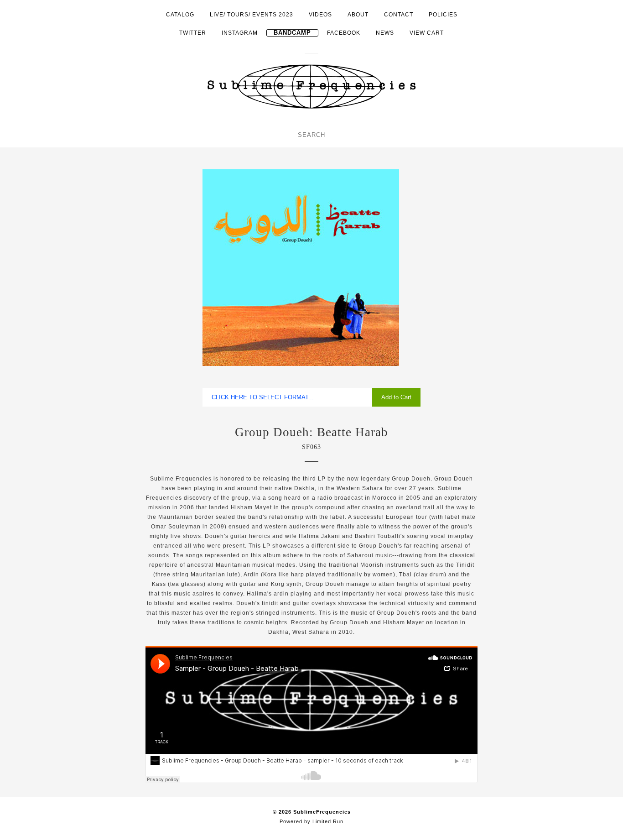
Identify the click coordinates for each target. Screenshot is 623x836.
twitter (192, 33)
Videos (320, 14)
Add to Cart (396, 397)
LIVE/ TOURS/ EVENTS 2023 (251, 14)
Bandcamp (292, 33)
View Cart (427, 33)
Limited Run (327, 821)
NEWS (385, 33)
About (358, 14)
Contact (398, 14)
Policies (443, 14)
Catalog (180, 14)
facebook (343, 33)
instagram (240, 33)
